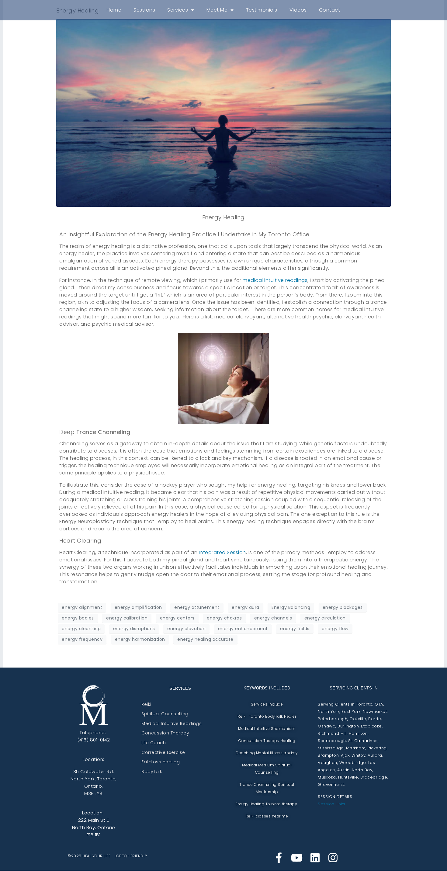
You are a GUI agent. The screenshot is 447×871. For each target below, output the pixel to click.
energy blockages (343, 607)
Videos (298, 9)
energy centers (177, 618)
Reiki (146, 705)
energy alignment (82, 607)
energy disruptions (134, 629)
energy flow (335, 629)
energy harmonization (140, 639)
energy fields (295, 629)
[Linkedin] (315, 857)
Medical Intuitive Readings (171, 724)
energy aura (245, 607)
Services (177, 9)
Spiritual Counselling (165, 714)
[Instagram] (333, 857)
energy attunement (197, 607)
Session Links (331, 804)
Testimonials (261, 9)
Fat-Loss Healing (160, 762)
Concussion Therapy (165, 733)
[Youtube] (297, 857)
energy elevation (186, 629)
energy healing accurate (205, 639)
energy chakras (224, 618)
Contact (329, 9)
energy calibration (126, 618)
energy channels (273, 618)
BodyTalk (151, 772)
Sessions (144, 9)
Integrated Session (222, 552)
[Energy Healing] (223, 112)
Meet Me (217, 9)
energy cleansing (81, 629)
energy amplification (138, 607)
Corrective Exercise (163, 753)
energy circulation (325, 618)
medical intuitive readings (275, 280)
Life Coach (153, 743)
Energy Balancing (291, 607)
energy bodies (78, 618)
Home (114, 9)
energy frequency (82, 639)
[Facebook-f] (279, 857)
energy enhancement (243, 629)
